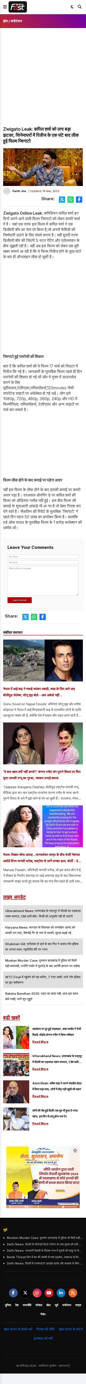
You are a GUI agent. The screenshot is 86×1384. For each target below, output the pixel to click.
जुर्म (5, 1230)
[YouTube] (49, 1293)
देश (17, 1305)
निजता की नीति (45, 1329)
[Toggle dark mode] (72, 7)
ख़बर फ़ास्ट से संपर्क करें (18, 1329)
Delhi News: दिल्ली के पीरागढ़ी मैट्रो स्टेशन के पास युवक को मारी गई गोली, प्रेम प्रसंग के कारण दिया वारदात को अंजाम (45, 1244)
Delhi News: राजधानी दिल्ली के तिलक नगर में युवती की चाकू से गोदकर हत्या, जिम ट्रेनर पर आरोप (45, 1250)
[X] (25, 1293)
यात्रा (78, 1305)
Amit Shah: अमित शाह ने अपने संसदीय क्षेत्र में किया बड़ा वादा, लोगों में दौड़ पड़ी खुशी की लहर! (57, 1086)
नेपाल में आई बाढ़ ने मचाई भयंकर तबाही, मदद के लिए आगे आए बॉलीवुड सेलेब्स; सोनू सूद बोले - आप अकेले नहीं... (39, 692)
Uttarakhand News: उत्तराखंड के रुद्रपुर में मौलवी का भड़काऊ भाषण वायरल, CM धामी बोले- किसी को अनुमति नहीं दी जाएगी (57, 1059)
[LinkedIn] (61, 1293)
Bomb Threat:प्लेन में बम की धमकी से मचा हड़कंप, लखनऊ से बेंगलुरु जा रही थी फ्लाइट (45, 1257)
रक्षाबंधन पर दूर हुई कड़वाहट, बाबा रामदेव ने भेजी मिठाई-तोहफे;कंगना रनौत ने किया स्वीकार (56, 1031)
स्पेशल (38, 1305)
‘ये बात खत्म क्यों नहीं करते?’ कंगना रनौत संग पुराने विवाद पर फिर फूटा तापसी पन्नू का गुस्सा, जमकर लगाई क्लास (42, 775)
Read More (40, 1041)
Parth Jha (19, 191)
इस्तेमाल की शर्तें (43, 1338)
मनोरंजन (16, 21)
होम (5, 21)
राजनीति (27, 1305)
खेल (48, 1305)
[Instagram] (37, 1293)
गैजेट (43, 1314)
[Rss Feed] (72, 1293)
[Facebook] (13, 1293)
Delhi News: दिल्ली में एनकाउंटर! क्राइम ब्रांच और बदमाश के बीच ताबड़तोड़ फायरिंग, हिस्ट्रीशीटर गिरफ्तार (45, 1263)
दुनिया (8, 1305)
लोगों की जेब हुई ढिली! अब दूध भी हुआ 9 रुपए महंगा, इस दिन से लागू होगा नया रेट (55, 1113)
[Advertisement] (43, 81)
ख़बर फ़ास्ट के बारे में (71, 1329)
